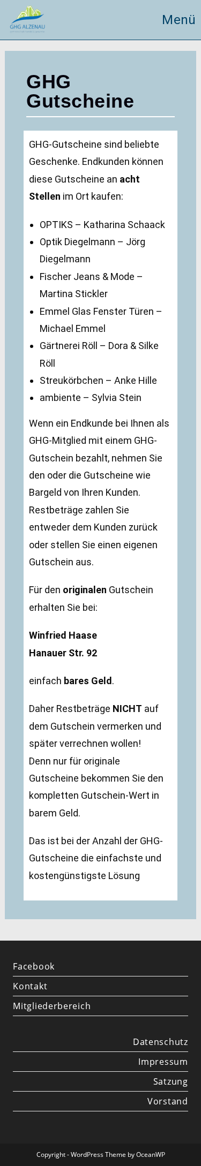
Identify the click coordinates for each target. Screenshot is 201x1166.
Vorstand (167, 1101)
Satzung (170, 1081)
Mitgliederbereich (52, 1006)
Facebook (34, 966)
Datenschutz (160, 1042)
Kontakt (30, 986)
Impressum (163, 1061)
